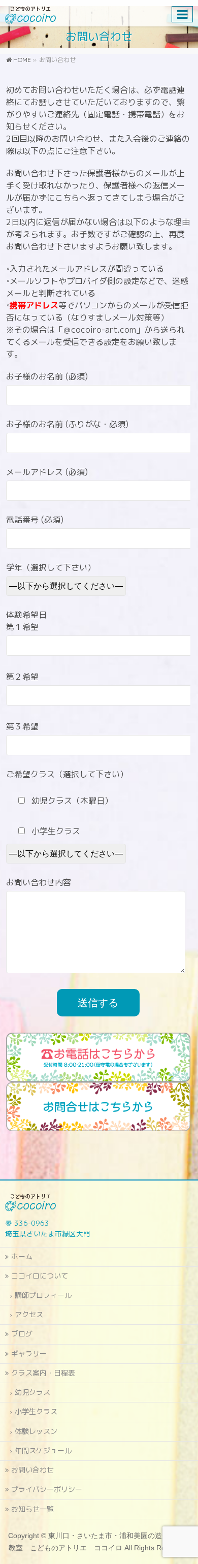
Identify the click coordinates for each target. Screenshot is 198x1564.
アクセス (29, 1314)
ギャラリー (29, 1353)
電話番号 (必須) (34, 519)
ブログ (21, 1333)
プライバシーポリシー (46, 1489)
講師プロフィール (43, 1295)
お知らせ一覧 (32, 1509)
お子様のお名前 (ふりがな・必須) (67, 424)
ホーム (21, 1256)
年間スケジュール (43, 1450)
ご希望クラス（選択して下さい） (67, 774)
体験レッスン (36, 1431)
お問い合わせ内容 (38, 882)
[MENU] (182, 14)
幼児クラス (32, 1392)
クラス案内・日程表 (43, 1373)
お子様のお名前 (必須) (47, 376)
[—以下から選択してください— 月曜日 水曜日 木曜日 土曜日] (67, 853)
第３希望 (22, 726)
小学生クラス (36, 1411)
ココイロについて (39, 1276)
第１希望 (22, 626)
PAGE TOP (184, 1507)
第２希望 (22, 676)
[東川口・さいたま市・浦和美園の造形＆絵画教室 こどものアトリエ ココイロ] (30, 12)
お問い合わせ (32, 1470)
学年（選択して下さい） (50, 567)
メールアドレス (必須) (47, 471)
